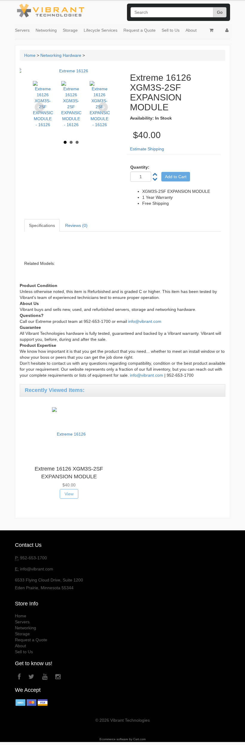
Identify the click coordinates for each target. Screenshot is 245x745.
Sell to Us (171, 30)
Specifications (42, 225)
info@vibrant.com (144, 321)
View (69, 493)
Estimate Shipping (147, 148)
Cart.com (139, 739)
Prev (39, 107)
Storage (70, 30)
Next (103, 107)
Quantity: (139, 167)
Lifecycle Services (100, 30)
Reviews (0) (76, 225)
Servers (22, 30)
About (191, 30)
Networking (46, 30)
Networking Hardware (60, 55)
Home (30, 55)
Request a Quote (139, 30)
